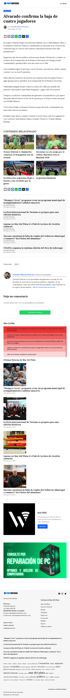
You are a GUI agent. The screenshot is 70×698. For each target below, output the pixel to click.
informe (53, 669)
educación (34, 667)
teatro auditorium (14, 680)
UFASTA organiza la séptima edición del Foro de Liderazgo (33, 248)
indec (43, 669)
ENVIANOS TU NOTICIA (35, 312)
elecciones (41, 667)
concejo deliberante (32, 663)
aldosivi (5, 663)
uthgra (42, 680)
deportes (59, 663)
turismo (29, 680)
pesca (27, 677)
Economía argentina (25, 667)
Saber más (42, 526)
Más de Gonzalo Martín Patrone (44, 287)
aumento (20, 663)
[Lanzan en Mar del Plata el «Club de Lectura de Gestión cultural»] (14, 443)
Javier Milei (21, 673)
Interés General (46, 607)
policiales (33, 677)
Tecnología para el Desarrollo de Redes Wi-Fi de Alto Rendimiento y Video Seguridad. (50, 519)
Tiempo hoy (22, 680)
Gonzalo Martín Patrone (19, 27)
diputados (6, 667)
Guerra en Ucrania (26, 669)
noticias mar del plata (10, 677)
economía (15, 666)
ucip (34, 680)
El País (43, 610)
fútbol (16, 264)
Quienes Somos (8, 622)
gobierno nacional (9, 669)
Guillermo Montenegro (36, 669)
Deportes (7, 11)
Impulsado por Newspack (11, 695)
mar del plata (36, 672)
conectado (21, 303)
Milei (47, 673)
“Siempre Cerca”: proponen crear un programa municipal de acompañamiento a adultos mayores (34, 201)
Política (43, 621)
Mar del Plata (45, 604)
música (51, 673)
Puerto (43, 624)
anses (9, 663)
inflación (48, 669)
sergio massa (6, 680)
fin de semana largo (50, 667)
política (41, 676)
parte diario (22, 677)
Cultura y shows (46, 626)
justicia (26, 673)
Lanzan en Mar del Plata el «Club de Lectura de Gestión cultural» (31, 225)
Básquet (24, 663)
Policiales (44, 612)
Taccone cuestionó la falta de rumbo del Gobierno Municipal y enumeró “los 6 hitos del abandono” (34, 237)
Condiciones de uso (9, 628)
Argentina (14, 663)
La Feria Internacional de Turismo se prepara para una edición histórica (31, 213)
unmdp (38, 680)
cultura (52, 663)
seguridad (56, 677)
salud (51, 677)
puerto (47, 677)
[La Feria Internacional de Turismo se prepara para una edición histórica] (14, 409)
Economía (44, 618)
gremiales (18, 669)
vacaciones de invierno (49, 680)
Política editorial (8, 625)
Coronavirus (43, 663)
